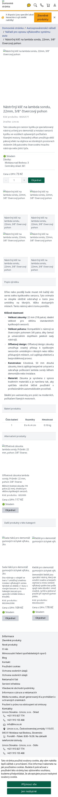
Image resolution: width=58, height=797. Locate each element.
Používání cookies (11, 666)
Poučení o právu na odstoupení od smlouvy (24, 704)
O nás (5, 649)
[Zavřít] (54, 17)
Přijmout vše (29, 784)
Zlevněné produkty (42, 17)
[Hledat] (35, 4)
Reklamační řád (10, 679)
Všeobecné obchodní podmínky (18, 688)
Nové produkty (9, 644)
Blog (4, 657)
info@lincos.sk (14, 724)
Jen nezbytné (29, 791)
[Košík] (48, 4)
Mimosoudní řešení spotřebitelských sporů (24, 653)
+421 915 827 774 (15, 715)
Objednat (36, 180)
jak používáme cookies (12, 767)
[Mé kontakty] (42, 4)
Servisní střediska (11, 683)
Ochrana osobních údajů (14, 670)
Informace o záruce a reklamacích (19, 692)
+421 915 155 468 (15, 719)
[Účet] (55, 4)
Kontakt (6, 662)
